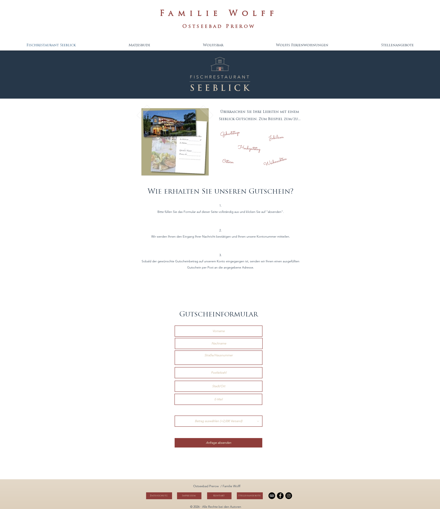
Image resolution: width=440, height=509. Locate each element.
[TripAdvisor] (271, 495)
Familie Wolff (219, 14)
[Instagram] (288, 495)
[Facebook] (280, 495)
